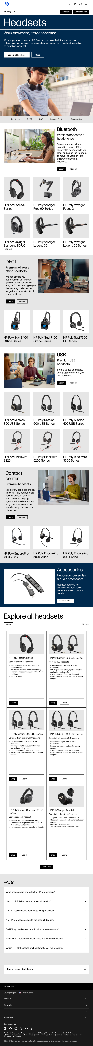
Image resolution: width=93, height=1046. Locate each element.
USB (41, 119)
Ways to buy (8, 1005)
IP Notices (7, 1037)
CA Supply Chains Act (45, 1033)
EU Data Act (17, 1037)
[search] (69, 4)
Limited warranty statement (44, 1035)
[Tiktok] (32, 1028)
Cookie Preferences (69, 1033)
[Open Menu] (86, 4)
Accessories (76, 119)
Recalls (6, 1033)
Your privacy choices (14, 1035)
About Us (7, 999)
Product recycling (18, 1033)
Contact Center (57, 119)
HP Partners (8, 1018)
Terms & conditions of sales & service (70, 1035)
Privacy (57, 1033)
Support (7, 1011)
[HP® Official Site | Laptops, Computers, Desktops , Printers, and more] (7, 4)
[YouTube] (26, 1028)
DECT (29, 119)
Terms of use (28, 1035)
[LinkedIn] (5, 1028)
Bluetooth (15, 119)
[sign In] (80, 4)
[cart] (75, 4)
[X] (21, 1028)
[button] (46, 969)
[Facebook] (10, 1028)
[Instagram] (16, 1028)
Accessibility (30, 1033)
